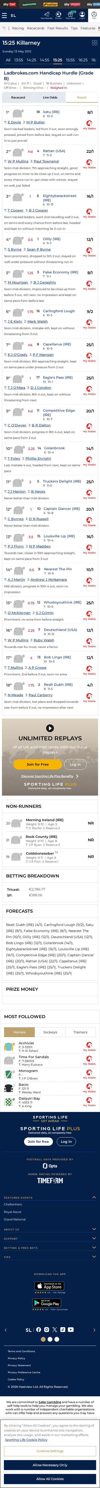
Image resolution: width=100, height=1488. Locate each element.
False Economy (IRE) (60, 272)
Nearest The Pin (58, 569)
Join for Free (38, 764)
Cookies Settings (50, 1451)
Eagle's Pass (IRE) (58, 377)
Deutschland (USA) (60, 630)
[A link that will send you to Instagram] (47, 1330)
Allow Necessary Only (50, 1465)
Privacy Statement (19, 1365)
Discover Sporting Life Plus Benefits (47, 776)
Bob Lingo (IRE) (57, 657)
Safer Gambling (50, 1402)
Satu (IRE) (51, 112)
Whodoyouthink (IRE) (63, 602)
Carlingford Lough (59, 311)
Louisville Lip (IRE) (59, 536)
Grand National (15, 1219)
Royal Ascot (12, 1212)
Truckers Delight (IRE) (62, 481)
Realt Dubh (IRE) (58, 684)
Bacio (23, 1084)
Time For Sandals (34, 1057)
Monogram (28, 1071)
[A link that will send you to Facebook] (39, 1330)
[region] (50, 1453)
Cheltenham (13, 1204)
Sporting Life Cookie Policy (26, 1440)
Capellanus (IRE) (57, 344)
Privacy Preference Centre (24, 1372)
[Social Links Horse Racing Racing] (50, 1339)
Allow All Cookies (50, 1479)
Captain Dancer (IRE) (62, 509)
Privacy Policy (16, 1358)
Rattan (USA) (54, 151)
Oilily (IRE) (52, 239)
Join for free (38, 1141)
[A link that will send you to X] (55, 1330)
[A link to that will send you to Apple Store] (50, 1288)
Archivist (26, 1043)
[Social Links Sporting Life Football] (56, 1339)
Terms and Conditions (21, 1351)
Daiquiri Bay (29, 1098)
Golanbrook (54, 448)
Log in (75, 764)
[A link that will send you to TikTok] (63, 1330)
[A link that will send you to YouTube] (71, 1330)
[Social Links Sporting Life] (43, 1339)
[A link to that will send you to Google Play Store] (50, 1305)
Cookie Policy (16, 1379)
